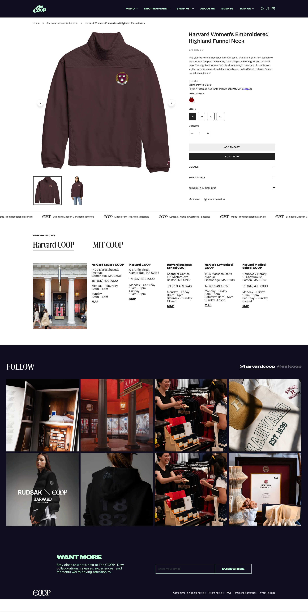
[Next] (171, 102)
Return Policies (216, 593)
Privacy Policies (267, 593)
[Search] (262, 9)
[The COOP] (40, 9)
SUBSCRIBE (233, 569)
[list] (106, 102)
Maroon (191, 100)
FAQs (228, 593)
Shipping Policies (196, 593)
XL (220, 116)
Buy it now (232, 156)
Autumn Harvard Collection (62, 23)
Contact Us (179, 593)
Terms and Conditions (245, 593)
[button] (273, 9)
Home (36, 23)
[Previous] (40, 102)
